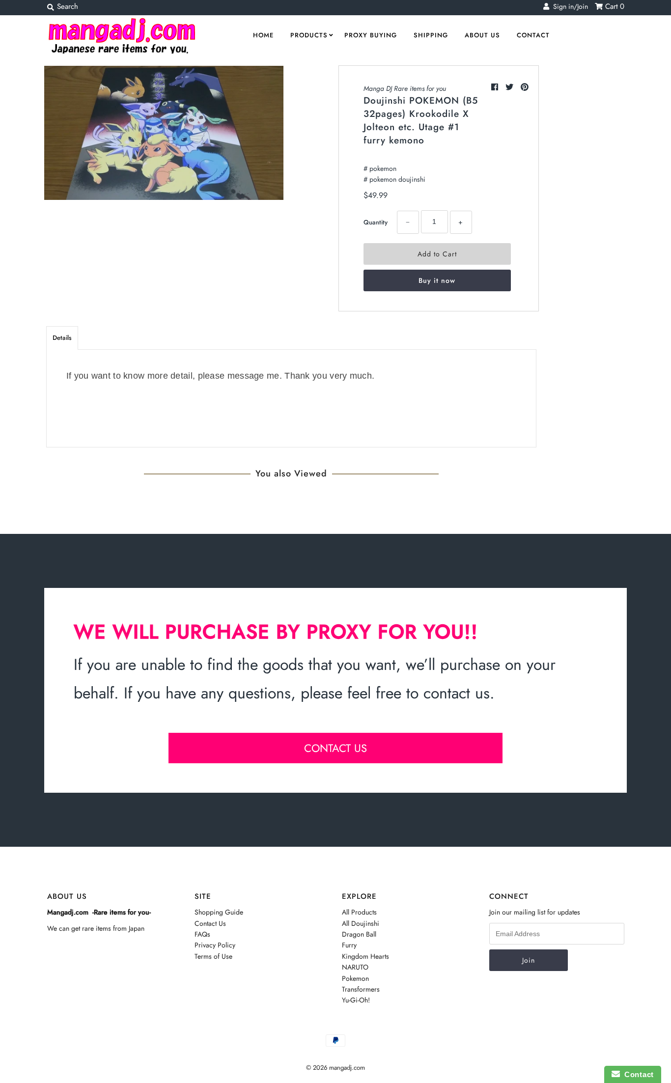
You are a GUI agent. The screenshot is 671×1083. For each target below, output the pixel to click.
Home (263, 35)
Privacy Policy (215, 945)
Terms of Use (213, 956)
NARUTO (355, 967)
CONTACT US (335, 748)
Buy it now (437, 280)
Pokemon (355, 978)
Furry (349, 945)
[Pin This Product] (525, 87)
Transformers (361, 989)
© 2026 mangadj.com (335, 1067)
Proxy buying (370, 35)
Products (309, 35)
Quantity (375, 222)
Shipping (431, 35)
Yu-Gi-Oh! (356, 1000)
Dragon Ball (359, 934)
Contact (533, 35)
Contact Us (210, 923)
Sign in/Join (568, 6)
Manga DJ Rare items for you (404, 88)
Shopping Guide (219, 912)
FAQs (202, 934)
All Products (359, 912)
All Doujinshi (360, 923)
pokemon (382, 168)
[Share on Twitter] (510, 87)
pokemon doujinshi (397, 179)
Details (62, 337)
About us (482, 35)
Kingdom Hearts (365, 956)
